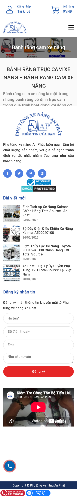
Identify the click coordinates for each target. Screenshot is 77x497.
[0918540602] (9, 466)
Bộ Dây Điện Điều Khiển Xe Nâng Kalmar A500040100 (47, 231)
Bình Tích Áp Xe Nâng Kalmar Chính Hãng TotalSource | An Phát (45, 211)
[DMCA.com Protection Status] (38, 188)
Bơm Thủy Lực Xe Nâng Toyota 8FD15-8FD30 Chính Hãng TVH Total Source (46, 250)
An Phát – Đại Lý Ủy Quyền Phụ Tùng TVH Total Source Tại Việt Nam (46, 270)
